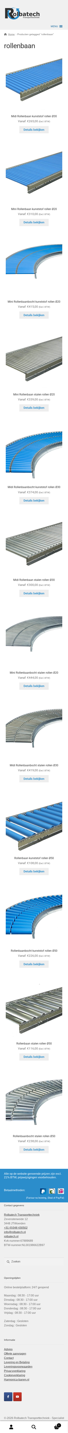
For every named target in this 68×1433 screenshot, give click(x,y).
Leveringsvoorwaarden (18, 1366)
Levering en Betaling (17, 1362)
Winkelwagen (52, 1424)
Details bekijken (34, 129)
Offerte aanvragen (15, 1353)
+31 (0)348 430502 (16, 1227)
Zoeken (34, 1427)
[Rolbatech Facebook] (8, 1396)
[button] (54, 26)
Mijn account (11, 1427)
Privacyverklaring (14, 1370)
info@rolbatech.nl (15, 1232)
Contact (9, 1357)
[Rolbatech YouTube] (17, 1396)
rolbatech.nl (11, 1236)
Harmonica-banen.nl (16, 1379)
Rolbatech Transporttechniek (22, 1214)
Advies (8, 1349)
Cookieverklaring (14, 1375)
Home (11, 34)
